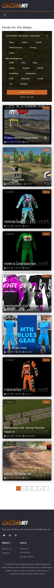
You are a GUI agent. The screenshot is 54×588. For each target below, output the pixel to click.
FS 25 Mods (8, 564)
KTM (11, 78)
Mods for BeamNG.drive (29, 567)
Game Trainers (42, 570)
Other (12, 53)
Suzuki (40, 78)
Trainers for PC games (17, 574)
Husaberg (13, 73)
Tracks (39, 42)
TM (10, 84)
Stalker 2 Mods (12, 570)
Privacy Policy (27, 556)
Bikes (11, 42)
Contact (6, 552)
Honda (40, 68)
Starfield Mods (46, 567)
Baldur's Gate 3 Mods (36, 574)
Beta (35, 62)
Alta (23, 62)
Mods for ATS (13, 567)
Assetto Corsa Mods (27, 570)
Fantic (12, 68)
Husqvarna (31, 73)
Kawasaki (25, 78)
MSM (11, 62)
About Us (7, 548)
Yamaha (23, 84)
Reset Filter (26, 97)
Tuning (33, 47)
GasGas (26, 68)
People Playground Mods (24, 564)
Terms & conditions (25, 550)
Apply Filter (26, 92)
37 (41, 488)
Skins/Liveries (15, 47)
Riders (25, 42)
